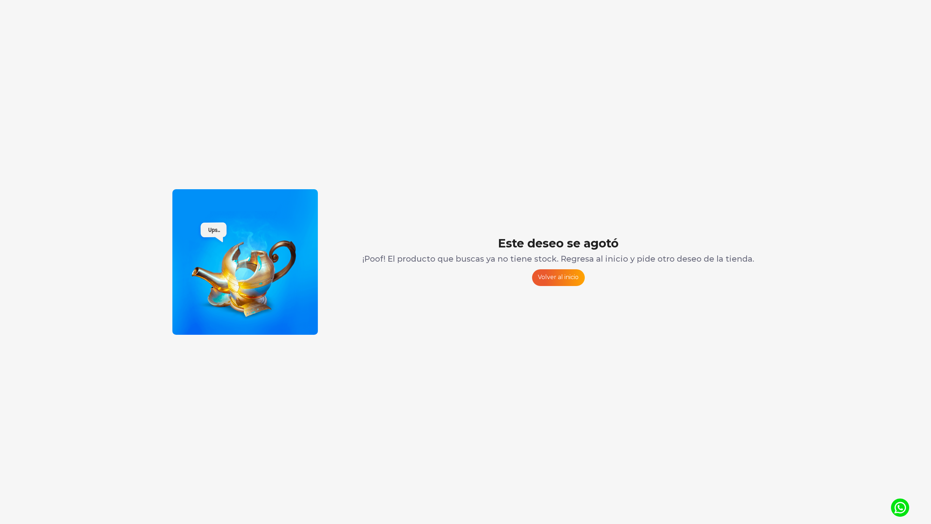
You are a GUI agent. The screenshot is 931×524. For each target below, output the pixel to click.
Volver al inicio (558, 277)
